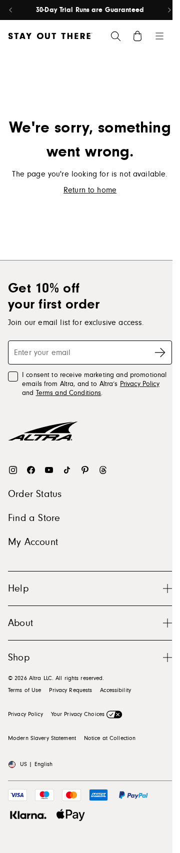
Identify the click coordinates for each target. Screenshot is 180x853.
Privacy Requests (70, 690)
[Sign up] (160, 352)
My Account (33, 542)
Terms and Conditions (69, 393)
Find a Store (34, 518)
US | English (36, 764)
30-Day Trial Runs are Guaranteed (90, 10)
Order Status (35, 494)
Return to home (90, 190)
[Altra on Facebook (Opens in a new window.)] (31, 470)
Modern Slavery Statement (42, 738)
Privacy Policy (140, 384)
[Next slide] (169, 10)
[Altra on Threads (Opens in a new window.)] (103, 470)
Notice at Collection (110, 738)
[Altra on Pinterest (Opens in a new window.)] (85, 470)
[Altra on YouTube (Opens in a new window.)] (49, 470)
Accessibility (115, 690)
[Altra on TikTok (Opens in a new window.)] (67, 470)
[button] (90, 588)
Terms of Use (24, 690)
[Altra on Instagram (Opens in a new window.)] (13, 470)
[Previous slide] (11, 10)
